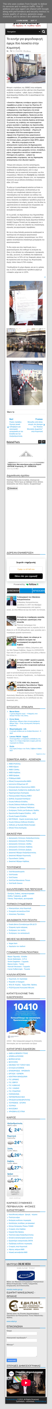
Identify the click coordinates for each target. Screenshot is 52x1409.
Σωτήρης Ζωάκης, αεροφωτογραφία (21, 894)
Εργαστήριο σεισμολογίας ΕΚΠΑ (21, 1241)
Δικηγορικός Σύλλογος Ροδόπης (21, 841)
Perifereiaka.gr (11, 1399)
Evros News (14, 719)
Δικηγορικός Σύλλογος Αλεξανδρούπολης (24, 838)
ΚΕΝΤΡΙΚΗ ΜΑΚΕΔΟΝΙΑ (18, 1077)
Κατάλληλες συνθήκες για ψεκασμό (22, 1223)
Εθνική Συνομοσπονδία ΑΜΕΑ (20, 781)
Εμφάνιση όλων (40, 754)
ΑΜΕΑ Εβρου (14, 767)
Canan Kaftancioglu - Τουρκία (19, 969)
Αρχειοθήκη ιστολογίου (39, 591)
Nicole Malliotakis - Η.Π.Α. (17, 959)
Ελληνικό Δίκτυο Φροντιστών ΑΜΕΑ (22, 787)
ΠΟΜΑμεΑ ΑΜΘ (14, 778)
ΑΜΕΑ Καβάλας (14, 773)
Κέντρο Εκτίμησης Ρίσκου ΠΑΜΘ (21, 1226)
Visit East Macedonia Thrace (19, 880)
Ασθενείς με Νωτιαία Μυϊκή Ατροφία (22, 825)
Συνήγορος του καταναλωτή (19, 933)
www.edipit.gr (12, 1321)
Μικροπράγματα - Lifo (18, 729)
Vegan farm (13, 943)
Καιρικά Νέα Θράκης (16, 1232)
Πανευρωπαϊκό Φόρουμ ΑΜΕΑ (20, 796)
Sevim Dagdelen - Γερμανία (18, 962)
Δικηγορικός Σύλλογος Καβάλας (21, 847)
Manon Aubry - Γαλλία (16, 964)
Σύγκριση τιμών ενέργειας (18, 927)
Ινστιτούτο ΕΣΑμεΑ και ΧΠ (18, 784)
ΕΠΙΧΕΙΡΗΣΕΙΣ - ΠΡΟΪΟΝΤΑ (19, 1071)
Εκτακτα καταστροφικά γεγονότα (21, 1238)
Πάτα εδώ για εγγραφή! (26, 576)
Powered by (19, 584)
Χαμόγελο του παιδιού (17, 946)
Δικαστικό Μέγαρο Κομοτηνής (20, 856)
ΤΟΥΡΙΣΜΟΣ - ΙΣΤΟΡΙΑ (17, 1103)
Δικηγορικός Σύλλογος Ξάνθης (20, 844)
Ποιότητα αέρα (14, 1217)
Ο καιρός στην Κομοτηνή (18, 1247)
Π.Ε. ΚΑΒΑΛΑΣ (14, 1085)
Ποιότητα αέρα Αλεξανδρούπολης (21, 1235)
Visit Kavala (13, 875)
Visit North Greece (15, 883)
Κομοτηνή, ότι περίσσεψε (18, 979)
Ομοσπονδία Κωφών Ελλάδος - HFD (22, 813)
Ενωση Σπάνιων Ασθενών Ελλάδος (21, 805)
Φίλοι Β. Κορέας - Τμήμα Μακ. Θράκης (23, 985)
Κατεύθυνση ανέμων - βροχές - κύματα (23, 1215)
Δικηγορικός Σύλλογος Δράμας (20, 850)
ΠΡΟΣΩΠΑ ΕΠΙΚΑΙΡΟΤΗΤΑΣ (19, 1100)
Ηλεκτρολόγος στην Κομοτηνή (20, 908)
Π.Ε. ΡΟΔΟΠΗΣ (17, 51)
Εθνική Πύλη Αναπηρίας (18, 828)
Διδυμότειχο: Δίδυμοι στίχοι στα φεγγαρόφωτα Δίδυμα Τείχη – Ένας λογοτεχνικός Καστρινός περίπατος (25, 723)
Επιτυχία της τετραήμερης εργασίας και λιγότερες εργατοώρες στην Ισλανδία (30, 619)
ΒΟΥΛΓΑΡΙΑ (13, 1062)
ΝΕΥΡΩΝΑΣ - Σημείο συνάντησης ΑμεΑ (23, 819)
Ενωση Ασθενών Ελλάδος (18, 802)
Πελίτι (12, 746)
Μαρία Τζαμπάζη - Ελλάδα (17, 957)
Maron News (14, 712)
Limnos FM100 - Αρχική (19, 737)
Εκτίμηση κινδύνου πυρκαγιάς (20, 1220)
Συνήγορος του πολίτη (17, 930)
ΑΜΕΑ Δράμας (14, 775)
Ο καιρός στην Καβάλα (17, 1229)
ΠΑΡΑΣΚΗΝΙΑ (14, 1094)
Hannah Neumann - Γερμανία (19, 967)
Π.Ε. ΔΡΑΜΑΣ (14, 1080)
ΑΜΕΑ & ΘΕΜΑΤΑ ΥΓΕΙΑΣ (18, 1053)
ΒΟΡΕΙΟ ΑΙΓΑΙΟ (14, 1059)
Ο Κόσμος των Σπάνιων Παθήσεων (21, 807)
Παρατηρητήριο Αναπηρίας (19, 793)
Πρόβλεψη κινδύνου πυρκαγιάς (20, 1244)
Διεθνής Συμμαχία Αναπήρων (19, 799)
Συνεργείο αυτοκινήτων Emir (19, 911)
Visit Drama (13, 877)
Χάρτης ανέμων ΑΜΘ (16, 1249)
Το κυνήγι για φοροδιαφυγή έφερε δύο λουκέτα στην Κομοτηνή (25, 43)
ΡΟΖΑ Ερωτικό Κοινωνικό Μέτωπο (21, 988)
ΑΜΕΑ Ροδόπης (15, 764)
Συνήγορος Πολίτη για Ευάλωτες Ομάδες (24, 810)
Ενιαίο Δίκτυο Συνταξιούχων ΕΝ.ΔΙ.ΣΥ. (23, 924)
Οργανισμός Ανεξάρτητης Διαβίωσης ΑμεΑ (24, 790)
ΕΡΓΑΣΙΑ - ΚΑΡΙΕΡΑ (16, 1074)
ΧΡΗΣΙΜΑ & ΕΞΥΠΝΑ (17, 1112)
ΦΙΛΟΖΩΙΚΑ (13, 1109)
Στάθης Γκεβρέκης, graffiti (17, 896)
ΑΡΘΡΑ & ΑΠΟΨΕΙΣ (16, 1056)
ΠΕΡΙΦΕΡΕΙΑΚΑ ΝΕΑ (17, 1097)
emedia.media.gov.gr (14, 1289)
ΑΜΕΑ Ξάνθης (14, 770)
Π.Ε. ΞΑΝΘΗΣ (14, 1088)
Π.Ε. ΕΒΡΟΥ (13, 1082)
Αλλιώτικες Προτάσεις (17, 914)
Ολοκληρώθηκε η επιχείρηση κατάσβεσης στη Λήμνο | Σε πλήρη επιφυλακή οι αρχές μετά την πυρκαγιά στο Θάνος (25, 741)
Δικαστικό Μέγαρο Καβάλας (19, 861)
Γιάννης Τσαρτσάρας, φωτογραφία (20, 899)
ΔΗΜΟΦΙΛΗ (13, 590)
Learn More (22, 21)
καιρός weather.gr (15, 1198)
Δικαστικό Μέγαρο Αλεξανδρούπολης (22, 853)
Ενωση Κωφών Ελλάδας (18, 816)
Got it (34, 21)
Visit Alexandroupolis (17, 872)
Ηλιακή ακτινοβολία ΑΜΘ (18, 1252)
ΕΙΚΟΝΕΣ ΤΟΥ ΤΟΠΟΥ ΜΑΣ (19, 1065)
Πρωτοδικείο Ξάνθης (16, 858)
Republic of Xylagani (16, 982)
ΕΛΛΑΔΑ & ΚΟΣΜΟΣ (16, 1068)
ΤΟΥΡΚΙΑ (12, 1106)
